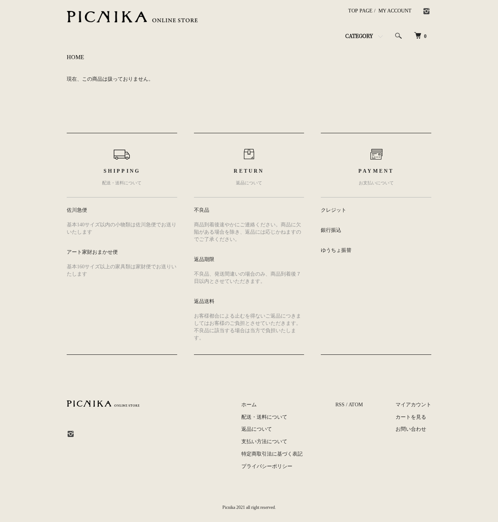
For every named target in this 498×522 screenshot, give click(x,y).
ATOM (356, 404)
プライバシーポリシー (266, 466)
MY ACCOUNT (395, 11)
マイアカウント (413, 404)
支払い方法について (264, 441)
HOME (75, 57)
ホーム (249, 404)
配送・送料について (264, 417)
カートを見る (411, 417)
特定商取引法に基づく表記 (272, 454)
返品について (256, 429)
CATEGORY (359, 35)
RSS (340, 404)
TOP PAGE (360, 11)
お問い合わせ (411, 429)
